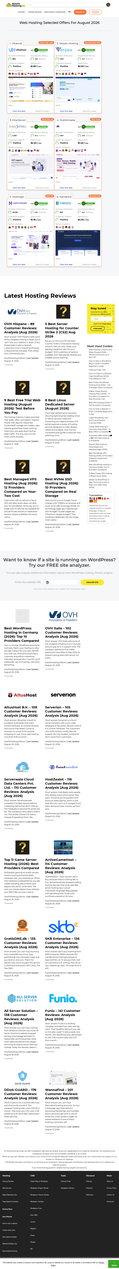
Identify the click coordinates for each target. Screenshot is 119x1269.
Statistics (89, 1188)
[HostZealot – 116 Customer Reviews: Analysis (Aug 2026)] (63, 767)
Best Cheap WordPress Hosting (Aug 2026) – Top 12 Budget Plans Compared (100, 385)
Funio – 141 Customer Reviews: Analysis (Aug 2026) (62, 1015)
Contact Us (110, 1195)
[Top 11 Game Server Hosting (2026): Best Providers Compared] (22, 847)
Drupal (32, 1235)
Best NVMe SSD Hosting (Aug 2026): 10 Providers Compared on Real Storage (62, 487)
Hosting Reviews (35, 12)
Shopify (32, 1242)
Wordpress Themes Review (39, 1195)
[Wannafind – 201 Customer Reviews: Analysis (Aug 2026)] (63, 1078)
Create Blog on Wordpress (39, 1181)
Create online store (8, 1230)
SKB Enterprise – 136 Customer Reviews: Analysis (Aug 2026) (62, 943)
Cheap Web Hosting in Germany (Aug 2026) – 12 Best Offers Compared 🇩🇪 (100, 429)
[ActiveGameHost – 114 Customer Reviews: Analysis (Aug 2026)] (63, 847)
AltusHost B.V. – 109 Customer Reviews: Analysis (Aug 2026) (21, 711)
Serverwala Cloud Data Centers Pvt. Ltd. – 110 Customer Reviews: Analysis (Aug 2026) (20, 787)
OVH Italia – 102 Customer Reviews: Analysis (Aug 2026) (61, 632)
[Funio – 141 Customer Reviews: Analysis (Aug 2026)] (63, 999)
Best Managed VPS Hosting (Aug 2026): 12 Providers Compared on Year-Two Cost (21, 487)
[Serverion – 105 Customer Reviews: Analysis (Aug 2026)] (63, 695)
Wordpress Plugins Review (39, 1188)
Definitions (89, 1195)
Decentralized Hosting (9, 1251)
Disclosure (110, 1201)
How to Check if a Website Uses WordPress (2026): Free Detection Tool (100, 376)
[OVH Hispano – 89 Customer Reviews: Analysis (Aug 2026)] (22, 312)
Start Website (7, 1216)
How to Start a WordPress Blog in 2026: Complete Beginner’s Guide (100, 363)
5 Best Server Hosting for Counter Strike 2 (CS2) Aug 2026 (62, 330)
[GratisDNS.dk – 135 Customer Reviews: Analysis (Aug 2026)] (22, 926)
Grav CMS (33, 1215)
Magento (33, 1228)
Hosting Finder (95, 12)
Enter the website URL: (28, 582)
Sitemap (89, 1181)
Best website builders (9, 1237)
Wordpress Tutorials (37, 1201)
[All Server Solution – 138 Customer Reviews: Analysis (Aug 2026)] (22, 999)
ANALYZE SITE (92, 582)
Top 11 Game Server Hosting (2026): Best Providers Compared (21, 864)
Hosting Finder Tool (97, 370)
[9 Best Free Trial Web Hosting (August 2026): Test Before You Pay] (22, 388)
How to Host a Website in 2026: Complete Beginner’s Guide (100, 411)
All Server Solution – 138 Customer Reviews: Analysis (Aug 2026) (21, 1017)
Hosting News (7, 1209)
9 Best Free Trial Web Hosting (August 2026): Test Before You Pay (22, 406)
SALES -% (80, 12)
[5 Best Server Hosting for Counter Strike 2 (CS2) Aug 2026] (63, 312)
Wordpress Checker (67, 1188)
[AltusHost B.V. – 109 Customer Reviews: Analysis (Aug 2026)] (22, 695)
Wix (31, 1249)
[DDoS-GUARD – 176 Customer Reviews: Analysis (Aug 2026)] (22, 1078)
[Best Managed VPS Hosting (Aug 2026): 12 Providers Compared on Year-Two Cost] (22, 467)
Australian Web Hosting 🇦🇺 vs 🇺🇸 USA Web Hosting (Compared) (100, 438)
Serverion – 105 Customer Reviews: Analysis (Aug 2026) (61, 711)
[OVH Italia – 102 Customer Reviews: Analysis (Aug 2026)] (63, 616)
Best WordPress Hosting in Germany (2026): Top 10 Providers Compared (21, 634)
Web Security (7, 1188)
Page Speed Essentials (10, 1201)
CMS (32, 1176)
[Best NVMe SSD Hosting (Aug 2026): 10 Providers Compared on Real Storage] (63, 467)
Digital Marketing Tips (9, 1195)
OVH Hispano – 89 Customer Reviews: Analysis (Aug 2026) (21, 328)
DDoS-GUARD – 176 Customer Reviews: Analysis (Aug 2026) (21, 1094)
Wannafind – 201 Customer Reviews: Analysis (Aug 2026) (61, 1094)
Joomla (32, 1222)
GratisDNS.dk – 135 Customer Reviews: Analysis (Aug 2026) (21, 943)
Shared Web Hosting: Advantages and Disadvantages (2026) (98, 447)
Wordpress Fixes (36, 1208)
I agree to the (102, 324)
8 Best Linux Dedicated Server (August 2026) (60, 404)
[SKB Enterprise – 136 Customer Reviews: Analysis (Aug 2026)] (63, 926)
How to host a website (9, 1223)
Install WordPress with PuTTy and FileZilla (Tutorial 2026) (98, 420)
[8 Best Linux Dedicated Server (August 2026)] (63, 388)
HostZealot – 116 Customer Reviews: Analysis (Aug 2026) (61, 783)
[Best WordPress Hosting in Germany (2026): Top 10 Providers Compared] (22, 616)
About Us (110, 1181)
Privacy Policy (106, 324)
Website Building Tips (9, 1243)
